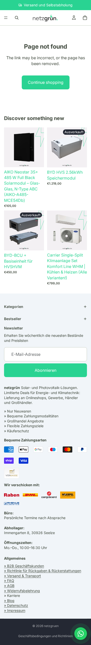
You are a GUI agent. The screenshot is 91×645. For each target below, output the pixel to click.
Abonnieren (45, 370)
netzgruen (51, 626)
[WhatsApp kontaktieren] (80, 633)
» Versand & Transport (22, 576)
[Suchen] (16, 17)
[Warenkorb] (84, 17)
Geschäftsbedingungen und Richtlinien (45, 636)
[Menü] (6, 18)
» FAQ (9, 580)
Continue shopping (45, 82)
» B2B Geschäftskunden (24, 565)
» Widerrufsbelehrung (22, 590)
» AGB (9, 585)
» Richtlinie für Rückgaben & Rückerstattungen (42, 571)
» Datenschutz (16, 605)
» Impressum (14, 610)
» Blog (9, 600)
